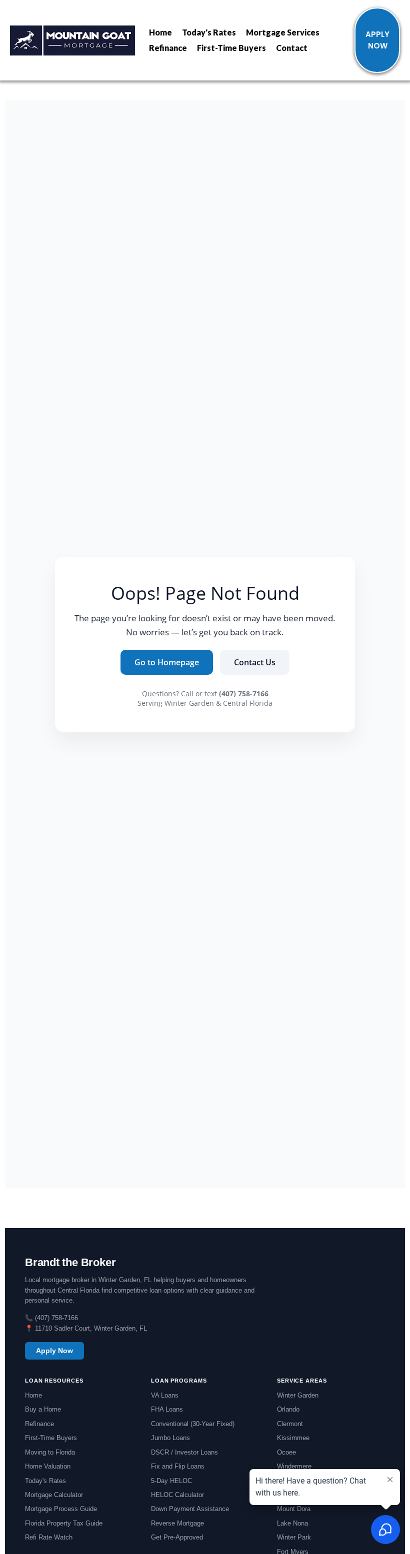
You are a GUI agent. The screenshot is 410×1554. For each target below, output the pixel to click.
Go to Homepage (166, 662)
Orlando (288, 1409)
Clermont (290, 1424)
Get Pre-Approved (177, 1537)
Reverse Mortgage (177, 1523)
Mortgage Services (283, 32)
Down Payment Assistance (190, 1509)
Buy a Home (43, 1409)
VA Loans (164, 1395)
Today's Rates (209, 32)
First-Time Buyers (231, 47)
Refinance (168, 47)
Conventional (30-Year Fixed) (192, 1424)
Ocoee (286, 1452)
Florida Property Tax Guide (63, 1523)
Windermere (294, 1466)
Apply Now (54, 1351)
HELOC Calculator (177, 1495)
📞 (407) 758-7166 (51, 1318)
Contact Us (255, 662)
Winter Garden (297, 1395)
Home (160, 32)
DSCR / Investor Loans (184, 1452)
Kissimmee (293, 1438)
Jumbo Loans (170, 1438)
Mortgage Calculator (54, 1495)
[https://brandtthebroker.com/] (72, 40)
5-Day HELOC (171, 1481)
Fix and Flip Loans (177, 1466)
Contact (292, 47)
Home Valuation (47, 1466)
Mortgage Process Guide (61, 1509)
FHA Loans (167, 1409)
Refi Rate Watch (48, 1537)
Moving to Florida (50, 1452)
